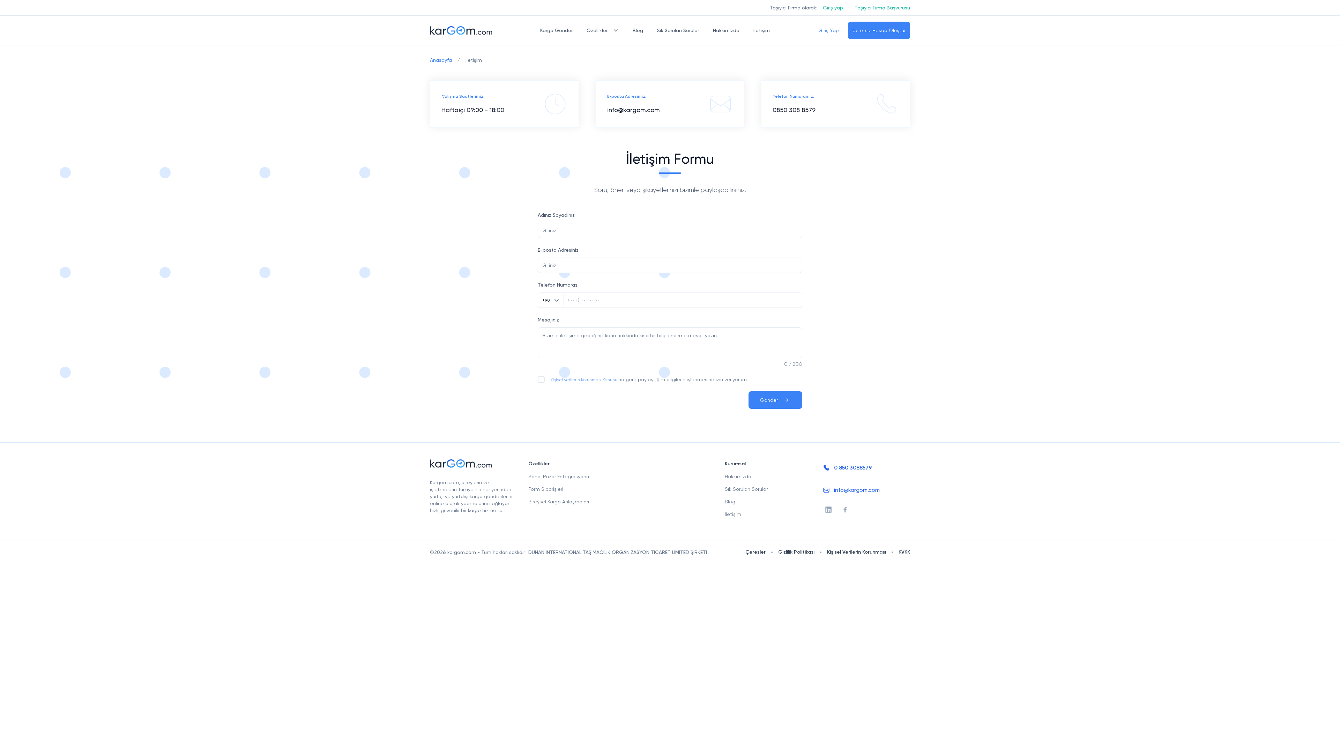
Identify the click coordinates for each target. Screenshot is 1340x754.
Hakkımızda (726, 30)
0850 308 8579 (794, 109)
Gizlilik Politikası (796, 552)
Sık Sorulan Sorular (678, 30)
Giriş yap (833, 7)
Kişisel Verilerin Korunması (856, 552)
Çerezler (755, 552)
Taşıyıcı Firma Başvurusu (882, 7)
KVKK (904, 552)
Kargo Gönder (556, 30)
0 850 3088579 (853, 467)
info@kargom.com (633, 109)
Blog (638, 30)
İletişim (761, 30)
